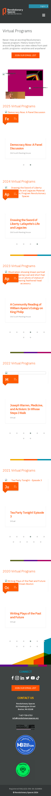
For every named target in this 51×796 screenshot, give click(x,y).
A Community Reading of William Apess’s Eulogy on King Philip (26, 308)
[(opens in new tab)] (25, 726)
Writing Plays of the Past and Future (25, 615)
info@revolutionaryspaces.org (25, 718)
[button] (22, 164)
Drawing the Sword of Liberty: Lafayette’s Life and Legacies (25, 223)
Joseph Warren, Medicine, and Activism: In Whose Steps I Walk (26, 409)
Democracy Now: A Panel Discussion (26, 146)
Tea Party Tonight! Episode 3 (27, 514)
